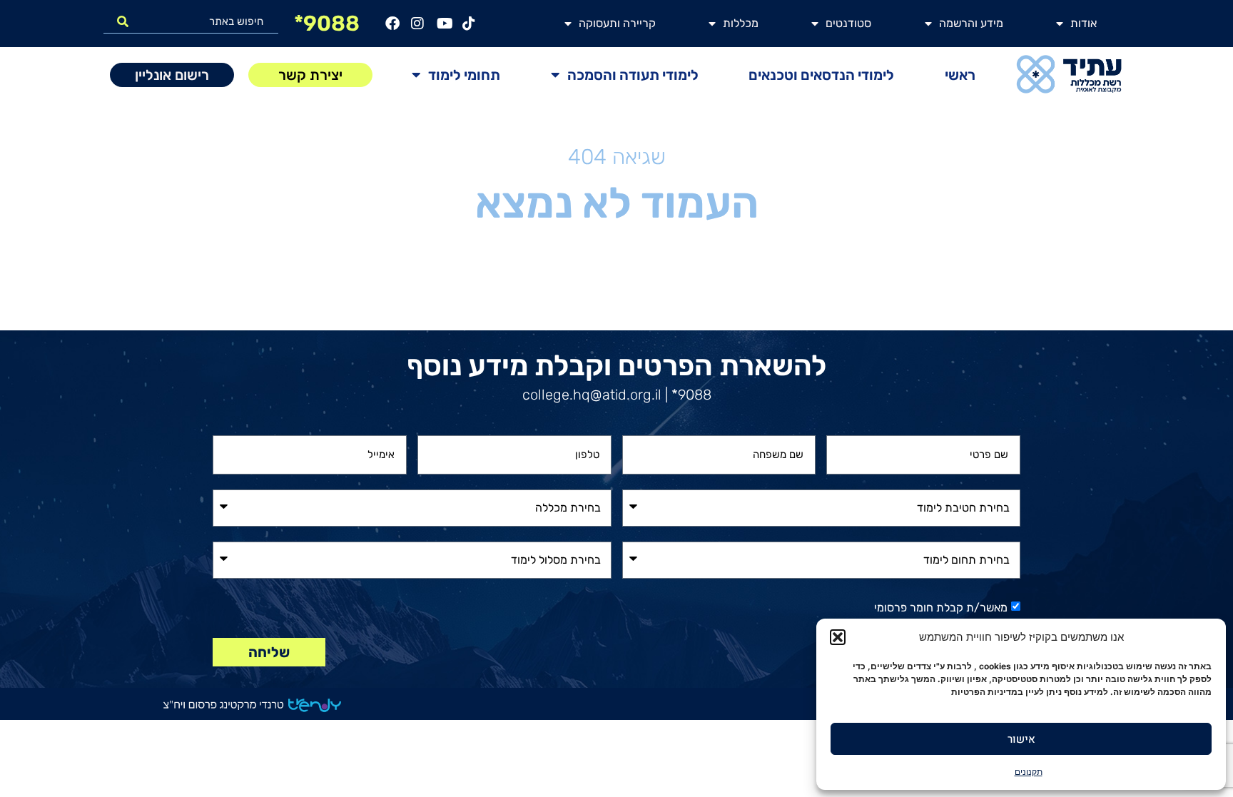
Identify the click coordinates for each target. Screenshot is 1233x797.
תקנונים (1028, 771)
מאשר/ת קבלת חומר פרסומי (941, 607)
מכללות (740, 23)
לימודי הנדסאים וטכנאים (821, 74)
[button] (838, 637)
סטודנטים (848, 23)
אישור (1021, 739)
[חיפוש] (122, 21)
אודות (1083, 23)
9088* (327, 23)
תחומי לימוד (464, 74)
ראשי (960, 74)
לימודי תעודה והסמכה (633, 74)
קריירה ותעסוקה (617, 23)
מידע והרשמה (971, 23)
